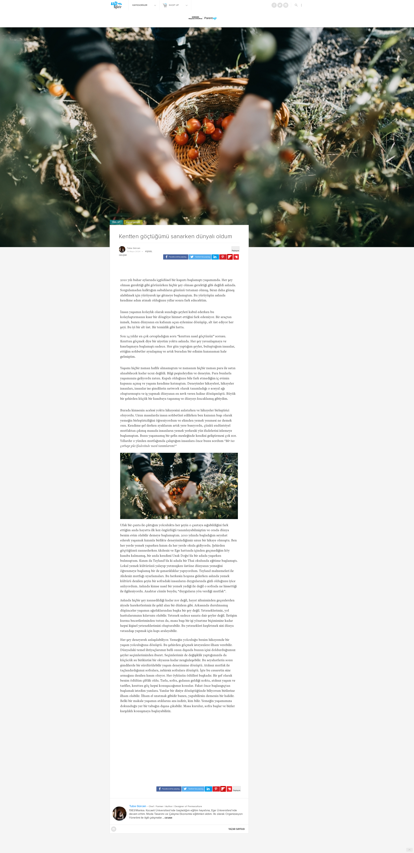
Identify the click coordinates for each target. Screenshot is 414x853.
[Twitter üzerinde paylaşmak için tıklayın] (200, 257)
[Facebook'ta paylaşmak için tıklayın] (175, 257)
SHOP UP (174, 5)
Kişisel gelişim (133, 222)
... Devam (167, 818)
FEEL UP (116, 222)
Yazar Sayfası (237, 829)
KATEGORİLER (140, 5)
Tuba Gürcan (133, 248)
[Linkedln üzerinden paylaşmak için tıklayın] (215, 257)
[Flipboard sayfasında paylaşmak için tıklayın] (230, 257)
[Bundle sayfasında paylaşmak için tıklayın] (236, 257)
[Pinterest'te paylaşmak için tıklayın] (223, 257)
